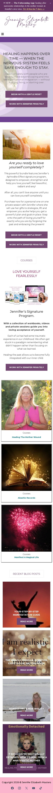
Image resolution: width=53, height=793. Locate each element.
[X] (26, 788)
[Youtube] (33, 788)
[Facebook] (12, 788)
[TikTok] (40, 788)
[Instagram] (19, 788)
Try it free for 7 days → (33, 8)
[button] (2, 34)
